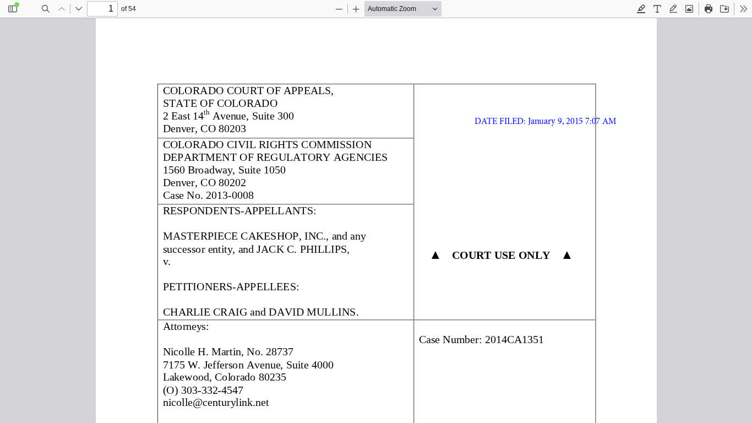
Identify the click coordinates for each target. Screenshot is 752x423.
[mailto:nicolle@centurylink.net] (215, 402)
